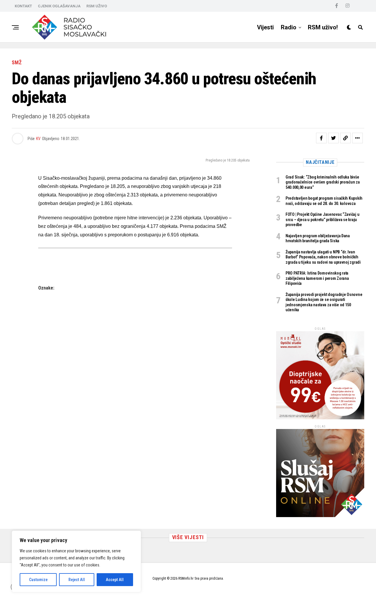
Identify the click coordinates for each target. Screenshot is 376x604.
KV (38, 138)
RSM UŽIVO (96, 6)
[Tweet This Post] (333, 138)
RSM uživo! (323, 27)
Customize (38, 579)
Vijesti (265, 27)
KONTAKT (23, 6)
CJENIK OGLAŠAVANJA (59, 6)
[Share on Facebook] (321, 138)
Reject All (76, 579)
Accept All (115, 579)
